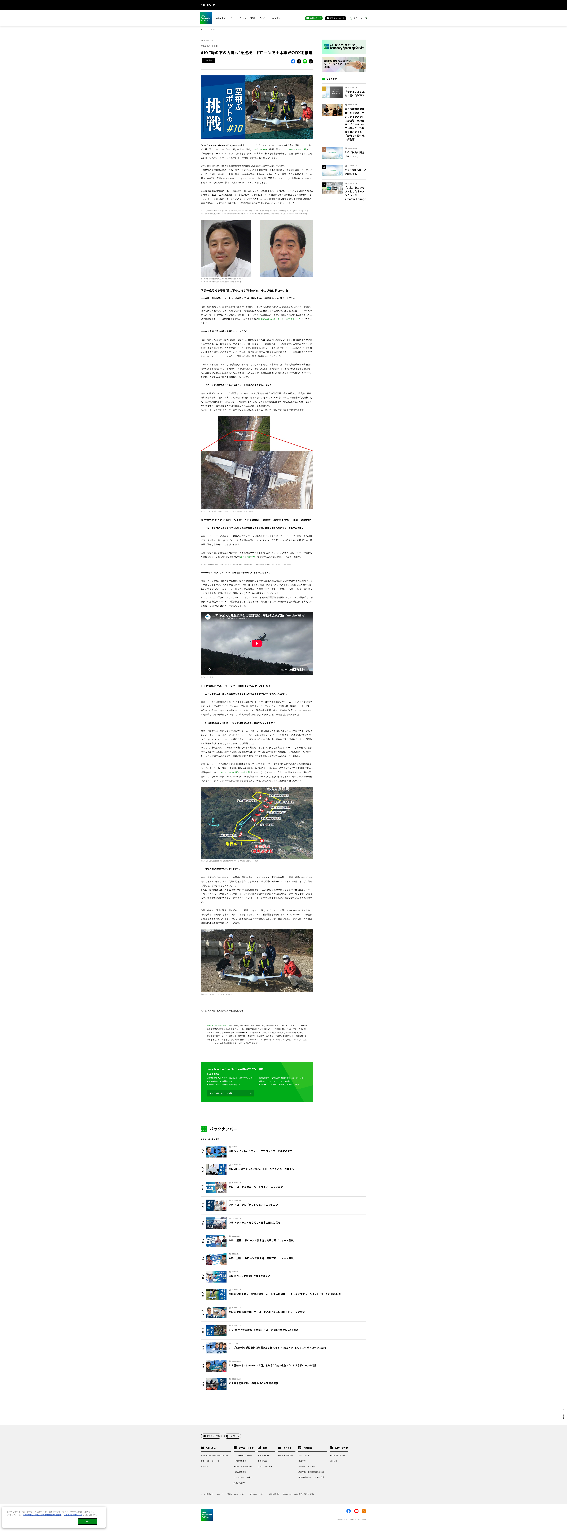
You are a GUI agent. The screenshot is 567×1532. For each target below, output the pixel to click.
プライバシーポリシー (257, 1494)
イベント (264, 18)
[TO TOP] (563, 1413)
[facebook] (348, 1511)
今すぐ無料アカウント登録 (221, 1093)
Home (205, 30)
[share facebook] (293, 61)
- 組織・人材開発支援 (243, 1466)
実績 (252, 18)
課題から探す (239, 1483)
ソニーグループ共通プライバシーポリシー (231, 1494)
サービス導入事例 (265, 1466)
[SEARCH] (366, 18)
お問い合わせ (315, 18)
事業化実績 (262, 1461)
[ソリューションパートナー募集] (344, 64)
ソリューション (238, 18)
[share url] (311, 61)
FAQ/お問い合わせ (337, 1455)
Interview (208, 60)
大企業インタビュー (306, 1466)
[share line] (305, 61)
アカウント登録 (213, 1436)
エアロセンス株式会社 (295, 149)
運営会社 (204, 1466)
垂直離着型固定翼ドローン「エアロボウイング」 (281, 319)
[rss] (364, 1511)
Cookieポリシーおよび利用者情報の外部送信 (299, 1494)
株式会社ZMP (261, 149)
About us (221, 18)
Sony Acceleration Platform (218, 1025)
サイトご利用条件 (207, 1494)
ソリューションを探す (243, 1477)
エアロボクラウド (248, 557)
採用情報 (333, 1461)
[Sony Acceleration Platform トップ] (206, 18)
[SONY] (208, 5)
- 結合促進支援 (240, 1472)
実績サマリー (263, 1455)
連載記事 (302, 1461)
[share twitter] (299, 61)
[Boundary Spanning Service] (344, 47)
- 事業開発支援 (240, 1461)
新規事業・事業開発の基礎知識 (311, 1472)
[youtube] (356, 1511)
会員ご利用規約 (274, 1494)
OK (87, 1521)
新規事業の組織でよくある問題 (311, 1477)
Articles (276, 18)
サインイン (235, 1436)
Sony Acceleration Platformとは (214, 1455)
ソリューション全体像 (243, 1455)
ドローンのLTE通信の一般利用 (235, 772)
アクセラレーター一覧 (210, 1461)
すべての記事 (303, 1455)
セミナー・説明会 (285, 1455)
